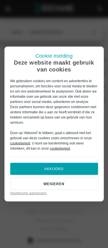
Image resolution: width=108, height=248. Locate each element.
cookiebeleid (20, 143)
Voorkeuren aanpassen (28, 193)
